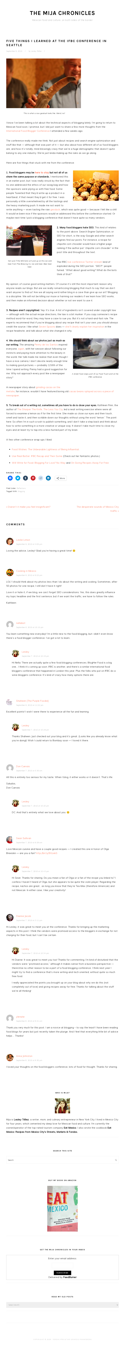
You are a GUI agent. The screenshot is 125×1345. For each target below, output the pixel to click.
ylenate (20, 1016)
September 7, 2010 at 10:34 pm (35, 953)
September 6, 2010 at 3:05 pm (29, 544)
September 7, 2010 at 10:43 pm (35, 871)
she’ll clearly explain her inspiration (84, 326)
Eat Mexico (70, 1127)
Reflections (21, 488)
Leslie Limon (23, 539)
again (21, 348)
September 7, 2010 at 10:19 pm (35, 656)
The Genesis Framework (79, 1339)
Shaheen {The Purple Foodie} (32, 700)
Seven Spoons (47, 326)
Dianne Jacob (23, 916)
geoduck (55, 209)
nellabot (20, 623)
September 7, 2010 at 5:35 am (29, 771)
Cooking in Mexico (26, 570)
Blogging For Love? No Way (50, 462)
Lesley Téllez (21, 1119)
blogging (21, 491)
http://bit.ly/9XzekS (46, 853)
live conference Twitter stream (85, 261)
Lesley (25, 651)
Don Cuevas (23, 766)
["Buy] (62, 1230)
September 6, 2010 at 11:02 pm (29, 705)
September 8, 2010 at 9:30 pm (29, 1060)
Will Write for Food (22, 462)
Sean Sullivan (23, 838)
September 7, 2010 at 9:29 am (29, 842)
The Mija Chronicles (62, 13)
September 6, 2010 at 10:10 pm (29, 627)
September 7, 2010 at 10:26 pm (35, 730)
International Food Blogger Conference (28, 130)
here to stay (42, 172)
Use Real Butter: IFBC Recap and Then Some (37, 456)
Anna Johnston (24, 1056)
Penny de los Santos (46, 344)
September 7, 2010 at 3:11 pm (29, 920)
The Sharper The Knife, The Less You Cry (40, 409)
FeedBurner (70, 1277)
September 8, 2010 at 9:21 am (29, 1021)
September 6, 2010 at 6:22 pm (29, 575)
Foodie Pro (58, 1339)
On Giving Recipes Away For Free (90, 462)
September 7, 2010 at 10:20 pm (35, 806)
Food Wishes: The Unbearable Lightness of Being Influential (45, 449)
